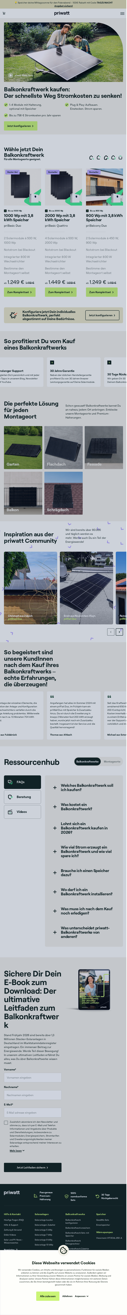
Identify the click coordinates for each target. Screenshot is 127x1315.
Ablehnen (67, 1296)
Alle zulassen (48, 1296)
